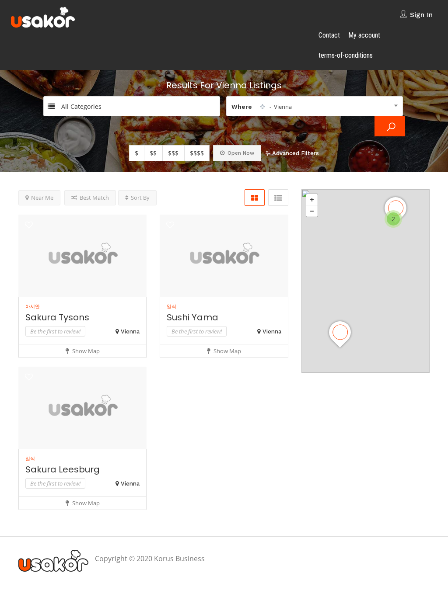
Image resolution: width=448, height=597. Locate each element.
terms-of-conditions (345, 55)
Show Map (85, 351)
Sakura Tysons (57, 317)
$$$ (173, 153)
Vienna (130, 331)
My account (364, 35)
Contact (329, 35)
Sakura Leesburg (62, 469)
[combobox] (314, 106)
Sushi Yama (192, 317)
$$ (153, 153)
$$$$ (197, 153)
